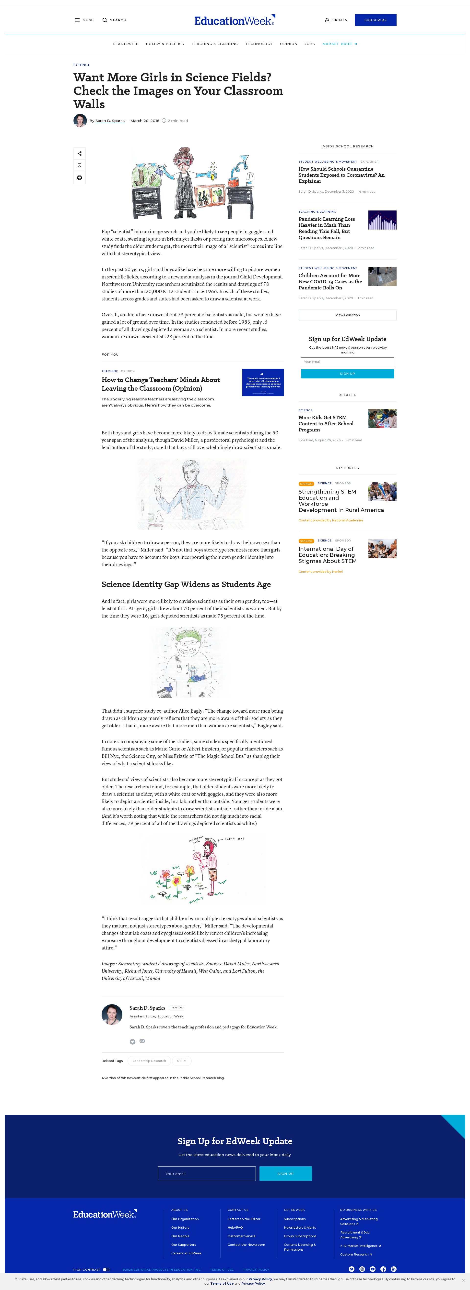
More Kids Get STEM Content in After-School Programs (326, 424)
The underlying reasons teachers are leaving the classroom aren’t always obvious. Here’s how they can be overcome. (158, 402)
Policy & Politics (165, 44)
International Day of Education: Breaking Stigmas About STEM (328, 555)
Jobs (310, 44)
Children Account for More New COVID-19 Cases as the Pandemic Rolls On (330, 282)
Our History (180, 1227)
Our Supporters (183, 1244)
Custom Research (354, 1254)
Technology (259, 44)
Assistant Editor (142, 1016)
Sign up (286, 1174)
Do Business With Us (358, 1210)
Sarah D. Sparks (110, 120)
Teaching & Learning (215, 44)
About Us (179, 1210)
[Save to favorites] (79, 166)
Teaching (110, 371)
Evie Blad (306, 440)
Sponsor (343, 483)
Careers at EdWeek (186, 1253)
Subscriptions (295, 1219)
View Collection (348, 315)
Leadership (126, 44)
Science (81, 65)
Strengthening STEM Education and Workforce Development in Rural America (341, 501)
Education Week (170, 1016)
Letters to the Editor (244, 1219)
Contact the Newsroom (246, 1244)
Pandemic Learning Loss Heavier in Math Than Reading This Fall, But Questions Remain (327, 228)
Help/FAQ (235, 1227)
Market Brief (338, 44)
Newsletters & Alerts (300, 1227)
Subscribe (375, 20)
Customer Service (242, 1236)
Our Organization (185, 1219)
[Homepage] (235, 20)
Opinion (288, 44)
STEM (182, 1061)
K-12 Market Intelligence (359, 1246)
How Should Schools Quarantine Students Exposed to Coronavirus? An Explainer (342, 175)
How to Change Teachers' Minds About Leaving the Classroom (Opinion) (161, 384)
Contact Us (238, 1210)
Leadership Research (149, 1061)
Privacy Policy (256, 1269)
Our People (180, 1236)
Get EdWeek (294, 1210)
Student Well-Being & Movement (328, 161)
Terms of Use (222, 1269)
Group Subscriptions (300, 1236)
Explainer (370, 161)
